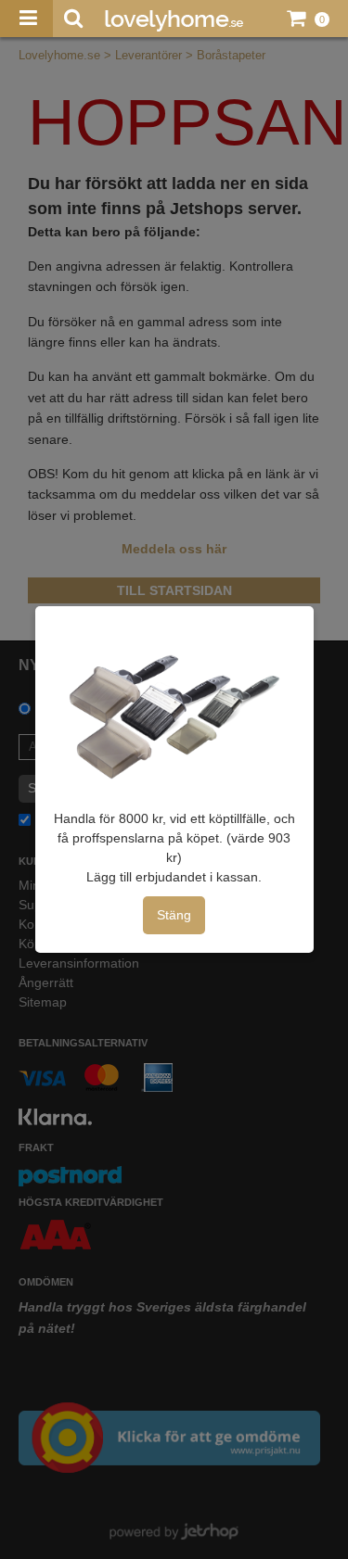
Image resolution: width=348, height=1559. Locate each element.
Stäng (174, 914)
